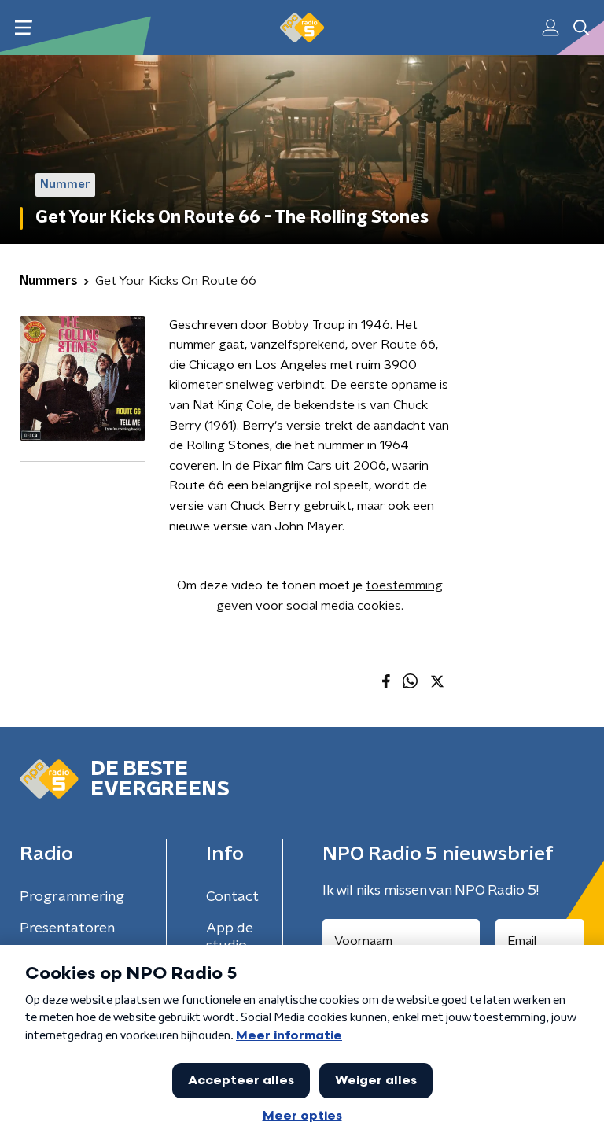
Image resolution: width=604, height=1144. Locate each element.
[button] (23, 27)
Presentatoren (67, 928)
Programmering (72, 897)
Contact (232, 897)
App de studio (229, 937)
